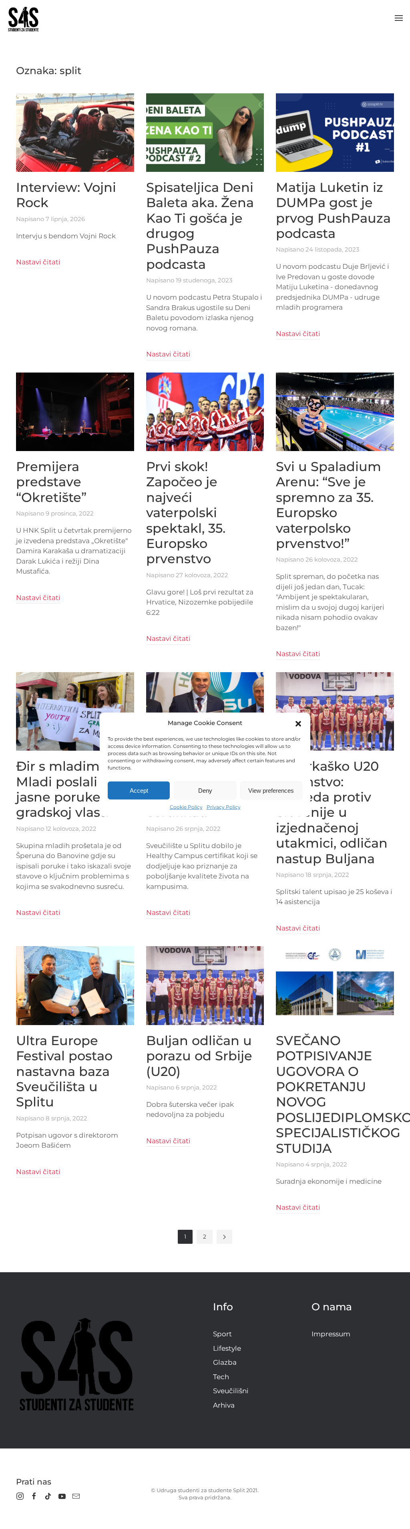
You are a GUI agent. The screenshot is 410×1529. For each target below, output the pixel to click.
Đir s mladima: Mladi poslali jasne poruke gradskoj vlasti (63, 789)
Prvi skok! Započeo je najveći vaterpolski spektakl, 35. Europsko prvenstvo (185, 512)
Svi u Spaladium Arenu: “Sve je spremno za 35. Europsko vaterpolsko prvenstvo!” (328, 505)
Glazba (225, 1362)
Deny (205, 790)
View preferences (271, 790)
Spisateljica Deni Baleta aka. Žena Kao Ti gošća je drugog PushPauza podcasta (200, 225)
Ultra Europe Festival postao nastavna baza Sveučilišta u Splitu (64, 1071)
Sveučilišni (231, 1391)
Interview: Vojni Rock (66, 194)
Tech (221, 1377)
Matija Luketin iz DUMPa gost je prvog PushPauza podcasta (333, 210)
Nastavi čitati (38, 262)
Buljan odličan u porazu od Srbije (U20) (199, 1056)
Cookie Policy (186, 807)
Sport (222, 1334)
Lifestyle (227, 1348)
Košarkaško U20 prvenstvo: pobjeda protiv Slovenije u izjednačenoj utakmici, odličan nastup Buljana (332, 812)
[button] (298, 723)
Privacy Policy (224, 807)
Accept (139, 790)
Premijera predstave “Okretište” (51, 482)
